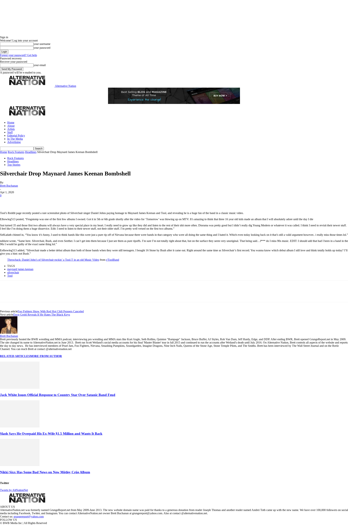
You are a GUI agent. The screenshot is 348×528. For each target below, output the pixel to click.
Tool (10, 275)
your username (42, 43)
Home (10, 122)
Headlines (30, 152)
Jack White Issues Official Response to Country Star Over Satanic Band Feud (57, 395)
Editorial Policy (16, 135)
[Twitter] (18, 201)
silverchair (13, 272)
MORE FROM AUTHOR (46, 356)
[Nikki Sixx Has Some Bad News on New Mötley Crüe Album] (20, 465)
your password (42, 47)
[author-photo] (8, 332)
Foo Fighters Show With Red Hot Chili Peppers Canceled (51, 311)
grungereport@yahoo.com (29, 516)
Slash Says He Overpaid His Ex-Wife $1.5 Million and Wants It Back (51, 433)
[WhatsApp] (44, 201)
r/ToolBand (112, 259)
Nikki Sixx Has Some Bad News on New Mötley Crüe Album (45, 472)
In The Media (15, 138)
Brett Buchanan (9, 185)
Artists (11, 129)
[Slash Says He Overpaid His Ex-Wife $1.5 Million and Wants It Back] (20, 426)
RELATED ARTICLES (15, 356)
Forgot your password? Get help (18, 55)
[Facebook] (6, 201)
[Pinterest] (31, 201)
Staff (10, 132)
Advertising (14, 142)
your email (40, 65)
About (10, 125)
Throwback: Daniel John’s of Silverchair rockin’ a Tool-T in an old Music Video (53, 259)
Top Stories (13, 164)
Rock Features (16, 152)
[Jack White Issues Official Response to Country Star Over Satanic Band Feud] (20, 387)
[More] (57, 201)
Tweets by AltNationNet (14, 490)
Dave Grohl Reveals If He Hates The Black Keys (41, 314)
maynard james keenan (20, 269)
